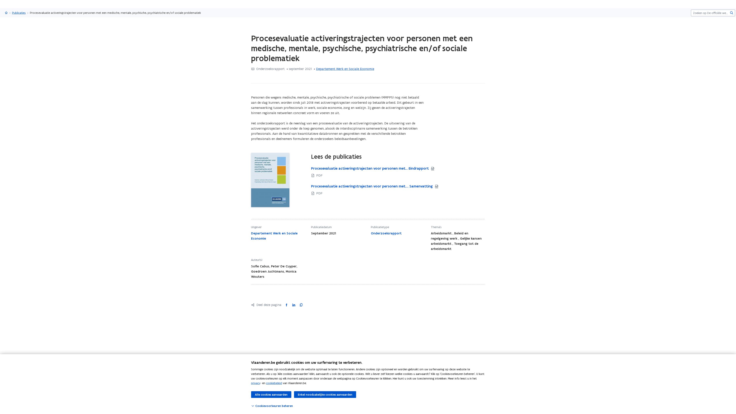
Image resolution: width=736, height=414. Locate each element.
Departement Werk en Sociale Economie (345, 69)
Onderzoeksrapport (386, 233)
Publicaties (19, 13)
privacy (255, 383)
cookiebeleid (274, 383)
